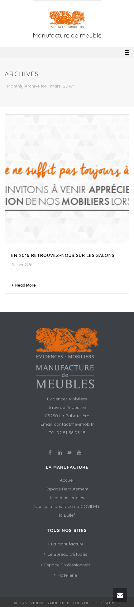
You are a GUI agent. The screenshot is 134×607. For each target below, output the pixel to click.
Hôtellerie (67, 575)
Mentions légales (67, 497)
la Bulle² (67, 515)
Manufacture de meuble (67, 35)
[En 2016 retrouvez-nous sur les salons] (67, 179)
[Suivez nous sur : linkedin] (59, 453)
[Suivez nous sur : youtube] (79, 453)
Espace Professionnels (67, 565)
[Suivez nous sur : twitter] (69, 453)
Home (65, 102)
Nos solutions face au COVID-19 (67, 506)
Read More (25, 285)
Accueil (67, 480)
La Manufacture (67, 544)
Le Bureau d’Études (67, 554)
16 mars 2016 (21, 264)
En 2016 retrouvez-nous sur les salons (63, 255)
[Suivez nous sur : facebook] (50, 453)
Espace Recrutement (67, 489)
